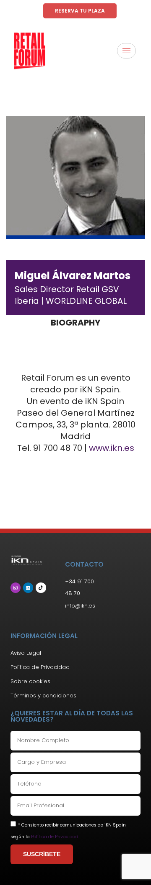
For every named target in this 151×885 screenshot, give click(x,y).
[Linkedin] (28, 587)
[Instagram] (15, 587)
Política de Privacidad (54, 837)
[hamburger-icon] (126, 50)
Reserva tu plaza (80, 10)
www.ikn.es (111, 448)
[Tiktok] (41, 587)
